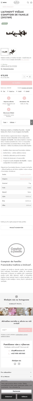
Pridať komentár (16, 227)
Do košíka (17, 83)
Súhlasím (24, 397)
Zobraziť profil (15, 304)
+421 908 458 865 (18, 353)
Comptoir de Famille (27, 88)
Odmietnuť (8, 397)
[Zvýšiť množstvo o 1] (29, 76)
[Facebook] (15, 364)
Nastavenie (16, 391)
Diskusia (12, 122)
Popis (4, 122)
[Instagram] (19, 364)
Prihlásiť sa (25, 330)
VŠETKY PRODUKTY (25, 179)
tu (19, 387)
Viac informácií (25, 59)
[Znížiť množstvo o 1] (24, 76)
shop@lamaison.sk (18, 351)
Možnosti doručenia (8, 69)
